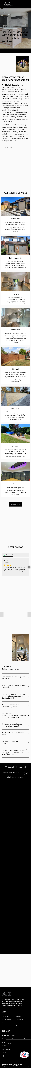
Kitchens (4, 1023)
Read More (8, 148)
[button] (2, 567)
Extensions (5, 1016)
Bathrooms (5, 1026)
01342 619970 (11, 1035)
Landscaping (20, 1023)
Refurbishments (7, 1019)
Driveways (19, 1019)
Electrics (19, 1026)
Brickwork (19, 1016)
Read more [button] (7, 573)
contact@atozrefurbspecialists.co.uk (18, 1039)
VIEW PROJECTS (15, 504)
